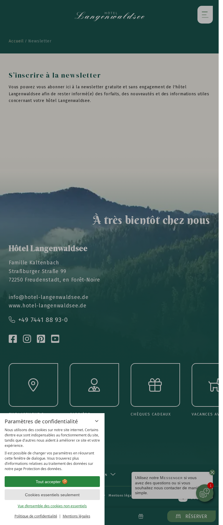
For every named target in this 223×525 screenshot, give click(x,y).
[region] (52, 449)
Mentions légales (76, 516)
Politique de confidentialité (36, 516)
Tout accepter (48, 481)
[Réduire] (97, 421)
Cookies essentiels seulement (52, 494)
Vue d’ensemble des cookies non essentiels (52, 506)
